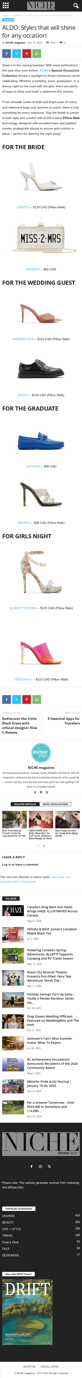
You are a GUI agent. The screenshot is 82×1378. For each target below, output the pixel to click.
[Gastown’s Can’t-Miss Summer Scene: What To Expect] (13, 1043)
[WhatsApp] (36, 53)
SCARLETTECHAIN (23, 608)
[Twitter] (16, 53)
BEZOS (23, 395)
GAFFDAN (33, 466)
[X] (47, 792)
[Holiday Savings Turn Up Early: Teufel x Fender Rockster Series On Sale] (13, 1000)
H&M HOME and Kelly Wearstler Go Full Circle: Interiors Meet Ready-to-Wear (40, 834)
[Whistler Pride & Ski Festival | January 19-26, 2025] (13, 1086)
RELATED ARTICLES (25, 804)
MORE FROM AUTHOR (55, 804)
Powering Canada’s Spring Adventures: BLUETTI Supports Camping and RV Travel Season (50, 954)
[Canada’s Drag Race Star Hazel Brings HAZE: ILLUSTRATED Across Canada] (13, 910)
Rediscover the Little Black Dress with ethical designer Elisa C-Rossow (19, 725)
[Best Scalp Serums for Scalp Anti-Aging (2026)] (67, 819)
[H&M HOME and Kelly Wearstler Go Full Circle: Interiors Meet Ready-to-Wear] (41, 819)
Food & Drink (10, 1242)
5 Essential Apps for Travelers (64, 720)
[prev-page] (38, 845)
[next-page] (44, 845)
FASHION (17, 15)
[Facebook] (6, 53)
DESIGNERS (10, 1255)
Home (5, 15)
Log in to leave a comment (20, 864)
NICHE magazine (15, 42)
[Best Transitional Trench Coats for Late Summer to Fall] (14, 819)
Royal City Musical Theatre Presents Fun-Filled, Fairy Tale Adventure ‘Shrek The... (49, 976)
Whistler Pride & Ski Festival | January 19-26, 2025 (49, 1083)
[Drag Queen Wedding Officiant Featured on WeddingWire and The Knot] (13, 1021)
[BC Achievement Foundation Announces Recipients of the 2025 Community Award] (13, 1064)
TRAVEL (7, 1235)
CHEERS (23, 207)
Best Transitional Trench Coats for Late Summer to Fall (13, 833)
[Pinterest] (26, 53)
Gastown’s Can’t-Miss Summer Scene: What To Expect (49, 1040)
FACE (6, 1248)
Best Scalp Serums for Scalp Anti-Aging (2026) (66, 833)
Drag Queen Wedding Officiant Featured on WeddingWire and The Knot (53, 1020)
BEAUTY (8, 1222)
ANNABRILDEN (23, 339)
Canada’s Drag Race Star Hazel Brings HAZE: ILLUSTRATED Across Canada (52, 911)
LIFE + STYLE (11, 1229)
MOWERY (33, 269)
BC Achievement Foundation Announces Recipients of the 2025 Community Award (52, 1063)
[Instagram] (41, 1167)
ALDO (44, 70)
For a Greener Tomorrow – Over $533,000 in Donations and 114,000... (50, 1106)
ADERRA (23, 523)
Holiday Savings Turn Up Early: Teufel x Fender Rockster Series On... (50, 998)
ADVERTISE (29, 1366)
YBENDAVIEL (23, 679)
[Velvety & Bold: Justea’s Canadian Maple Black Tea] (13, 935)
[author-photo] (41, 752)
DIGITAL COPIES (50, 1366)
